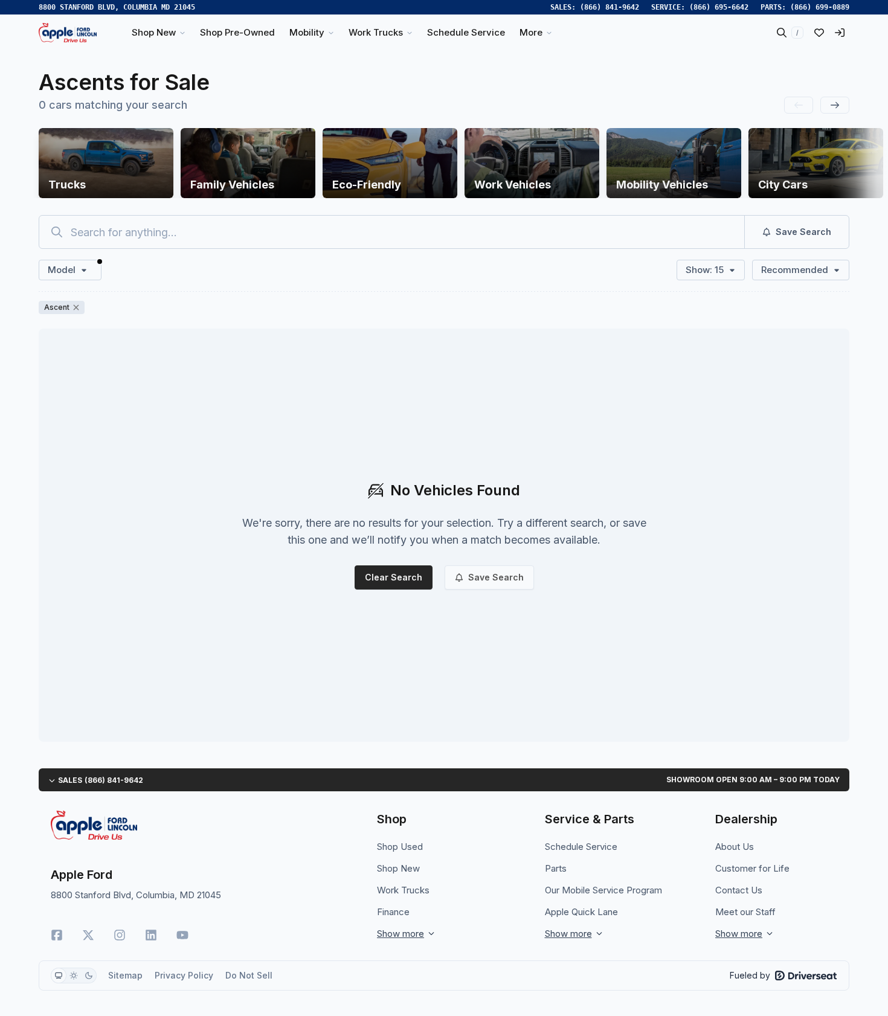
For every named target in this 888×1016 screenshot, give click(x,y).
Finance (393, 912)
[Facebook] (57, 935)
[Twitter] (88, 935)
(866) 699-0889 (819, 7)
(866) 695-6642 (718, 7)
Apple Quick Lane (581, 912)
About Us (734, 846)
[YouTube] (182, 935)
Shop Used (400, 846)
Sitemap (125, 975)
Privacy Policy (184, 975)
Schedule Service (581, 846)
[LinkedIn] (151, 935)
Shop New (398, 868)
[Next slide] (834, 105)
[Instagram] (120, 935)
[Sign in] (839, 32)
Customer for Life (752, 868)
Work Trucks (403, 890)
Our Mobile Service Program (603, 890)
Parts (556, 868)
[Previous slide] (798, 105)
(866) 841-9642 (609, 7)
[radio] (58, 975)
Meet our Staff (745, 912)
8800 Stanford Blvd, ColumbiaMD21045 (117, 7)
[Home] (68, 32)
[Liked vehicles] (819, 32)
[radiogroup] (73, 975)
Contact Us (738, 890)
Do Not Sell (248, 975)
